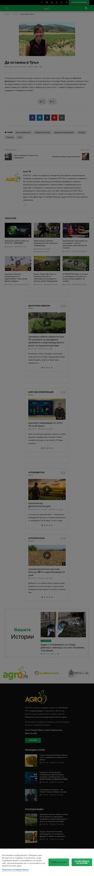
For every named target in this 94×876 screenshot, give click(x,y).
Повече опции (59, 862)
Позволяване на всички (82, 862)
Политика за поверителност (15, 869)
